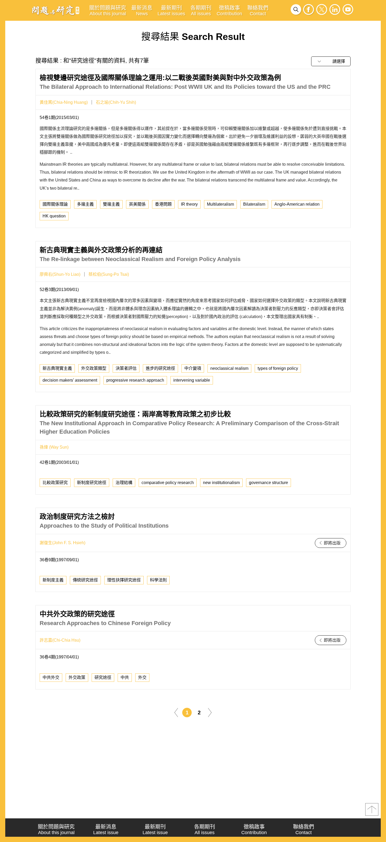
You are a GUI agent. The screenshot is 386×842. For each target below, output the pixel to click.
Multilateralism (220, 204)
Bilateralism (254, 204)
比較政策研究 (55, 482)
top (371, 809)
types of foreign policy (278, 368)
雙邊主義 (111, 204)
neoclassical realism (229, 368)
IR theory (189, 204)
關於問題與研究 (107, 10)
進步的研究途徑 (160, 368)
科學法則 (158, 580)
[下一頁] (210, 712)
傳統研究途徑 (85, 580)
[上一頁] (176, 712)
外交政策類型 (93, 368)
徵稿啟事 (229, 10)
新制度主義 (53, 580)
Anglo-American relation (297, 204)
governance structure (268, 482)
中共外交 (51, 677)
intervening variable (191, 380)
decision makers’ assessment (70, 380)
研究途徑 (103, 677)
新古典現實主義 (57, 368)
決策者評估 (126, 368)
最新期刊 (171, 10)
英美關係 (137, 204)
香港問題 (163, 204)
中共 (125, 677)
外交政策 (77, 677)
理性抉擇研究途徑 (124, 580)
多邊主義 (85, 204)
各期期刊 (200, 10)
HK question (54, 216)
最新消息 (141, 10)
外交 (142, 677)
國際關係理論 (55, 204)
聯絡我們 (257, 10)
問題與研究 (55, 10)
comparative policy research (168, 482)
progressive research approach (135, 380)
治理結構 (124, 482)
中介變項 (192, 368)
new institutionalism (221, 482)
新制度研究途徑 (91, 482)
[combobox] (330, 61)
